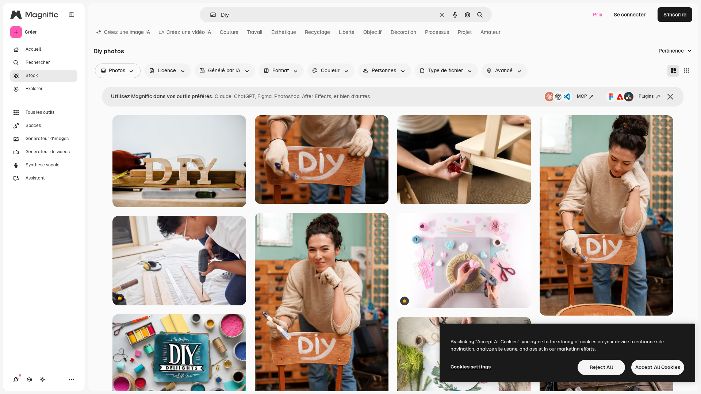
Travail (255, 32)
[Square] (686, 71)
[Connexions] (16, 379)
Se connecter (630, 14)
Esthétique (283, 32)
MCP (582, 96)
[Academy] (29, 379)
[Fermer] (670, 96)
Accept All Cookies (657, 367)
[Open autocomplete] (210, 15)
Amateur (490, 32)
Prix (598, 14)
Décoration (403, 32)
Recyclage (317, 32)
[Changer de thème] (42, 379)
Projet (465, 32)
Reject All (601, 367)
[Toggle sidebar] (71, 14)
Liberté (347, 32)
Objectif (372, 32)
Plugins (646, 96)
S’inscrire (674, 14)
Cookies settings (471, 367)
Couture (229, 32)
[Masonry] (673, 71)
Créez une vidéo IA (188, 32)
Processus (437, 32)
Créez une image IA (127, 32)
